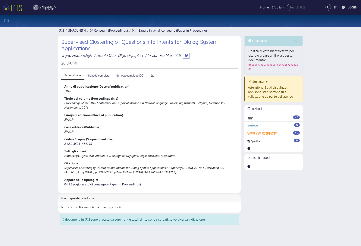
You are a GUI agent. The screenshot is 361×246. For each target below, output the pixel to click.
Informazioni (260, 41)
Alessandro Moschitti (162, 55)
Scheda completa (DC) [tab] (130, 75)
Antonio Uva (104, 55)
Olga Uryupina (130, 55)
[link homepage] (13, 7)
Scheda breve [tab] (72, 75)
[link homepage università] (44, 7)
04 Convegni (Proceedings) (109, 30)
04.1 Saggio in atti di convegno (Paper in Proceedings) (170, 30)
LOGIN (352, 7)
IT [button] (335, 7)
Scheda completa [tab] (98, 75)
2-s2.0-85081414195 (78, 144)
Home (264, 7)
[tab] (152, 75)
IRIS (61, 30)
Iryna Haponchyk (77, 55)
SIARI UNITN (77, 30)
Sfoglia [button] (277, 7)
